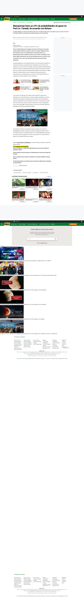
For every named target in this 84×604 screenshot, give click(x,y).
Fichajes (10, 16)
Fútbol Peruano (22, 19)
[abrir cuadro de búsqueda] (82, 16)
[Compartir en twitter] (17, 166)
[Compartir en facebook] (14, 166)
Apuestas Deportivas (44, 19)
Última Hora (14, 19)
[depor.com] (7, 19)
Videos (2, 16)
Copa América (35, 172)
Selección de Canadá (27, 172)
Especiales (7, 16)
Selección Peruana (17, 172)
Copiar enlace (24, 165)
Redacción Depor (17, 45)
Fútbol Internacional (32, 19)
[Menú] (2, 19)
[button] (81, 19)
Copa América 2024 (44, 172)
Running (53, 19)
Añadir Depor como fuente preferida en (62, 22)
